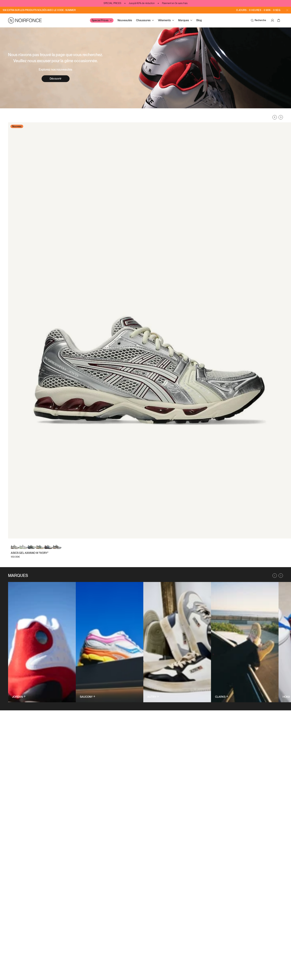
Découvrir (55, 78)
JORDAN (17, 697)
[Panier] (279, 20)
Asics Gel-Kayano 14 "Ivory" (29, 552)
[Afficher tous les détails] (42, 642)
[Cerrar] (287, 10)
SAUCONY (86, 697)
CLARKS (220, 697)
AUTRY (151, 697)
